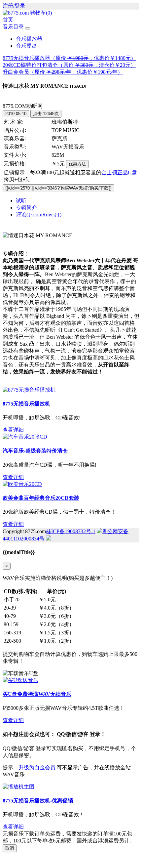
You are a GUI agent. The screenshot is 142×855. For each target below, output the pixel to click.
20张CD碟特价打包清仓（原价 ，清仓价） (69, 65)
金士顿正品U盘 (119, 172)
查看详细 (13, 430)
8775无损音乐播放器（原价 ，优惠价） (69, 58)
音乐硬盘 (26, 46)
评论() (38, 214)
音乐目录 (13, 26)
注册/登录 (14, 6)
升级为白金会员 (36, 767)
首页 (8, 19)
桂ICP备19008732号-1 (70, 531)
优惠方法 (77, 163)
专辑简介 (26, 207)
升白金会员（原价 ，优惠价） (63, 72)
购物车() (41, 13)
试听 (21, 200)
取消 (9, 848)
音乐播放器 (29, 39)
